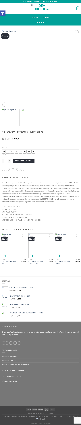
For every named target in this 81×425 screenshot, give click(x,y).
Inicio (34, 17)
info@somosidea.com (9, 381)
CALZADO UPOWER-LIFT (9, 262)
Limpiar (4, 155)
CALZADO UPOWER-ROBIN (62, 262)
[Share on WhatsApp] (3, 169)
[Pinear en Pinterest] (18, 169)
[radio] (3, 151)
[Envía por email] (15, 169)
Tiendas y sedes (38, 413)
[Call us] (18, 343)
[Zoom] (4, 105)
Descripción (6, 177)
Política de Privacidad (9, 356)
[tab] (6, 178)
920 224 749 (6, 376)
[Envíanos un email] (15, 343)
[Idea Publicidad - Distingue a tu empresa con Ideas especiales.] (40, 8)
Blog (30, 413)
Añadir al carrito (23, 161)
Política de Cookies (9, 360)
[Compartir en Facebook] (7, 169)
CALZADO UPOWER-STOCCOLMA (35, 262)
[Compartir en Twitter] (11, 169)
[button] (2, 13)
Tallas (4, 148)
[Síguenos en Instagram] (7, 343)
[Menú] (3, 8)
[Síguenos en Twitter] (11, 343)
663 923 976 (16, 376)
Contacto (49, 413)
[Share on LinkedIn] (22, 169)
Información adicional (22, 177)
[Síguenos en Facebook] (3, 343)
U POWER (45, 17)
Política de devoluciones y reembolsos (15, 365)
